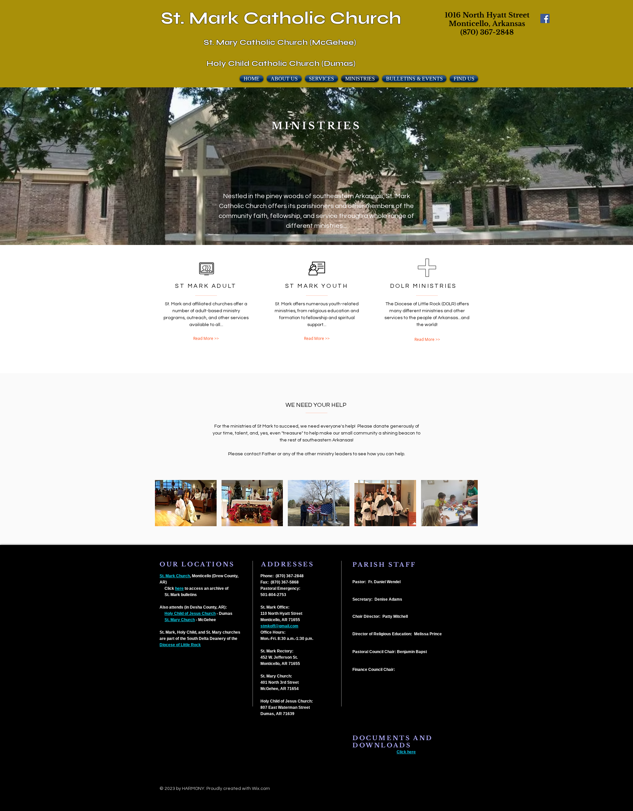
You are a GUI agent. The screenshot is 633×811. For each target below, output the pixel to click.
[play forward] (469, 503)
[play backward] (163, 503)
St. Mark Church (175, 576)
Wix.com (261, 788)
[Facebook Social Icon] (545, 18)
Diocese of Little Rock (180, 645)
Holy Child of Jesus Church (190, 613)
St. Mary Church (180, 619)
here (179, 588)
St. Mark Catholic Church (281, 18)
